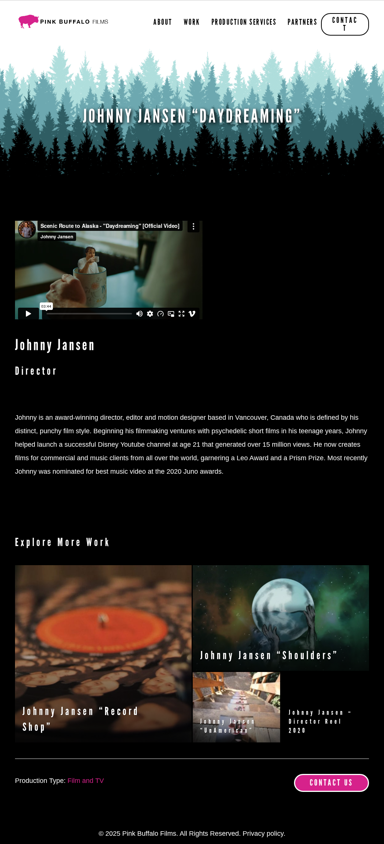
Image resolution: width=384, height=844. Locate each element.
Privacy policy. (264, 833)
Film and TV (86, 780)
